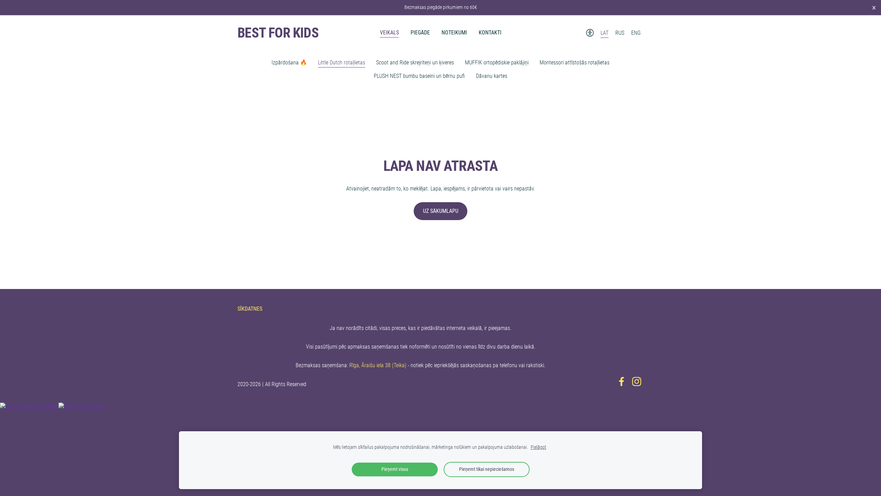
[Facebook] (621, 381)
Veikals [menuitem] (389, 32)
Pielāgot (538, 447)
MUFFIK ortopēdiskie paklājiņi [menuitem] (497, 62)
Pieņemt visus (394, 469)
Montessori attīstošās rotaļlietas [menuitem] (574, 62)
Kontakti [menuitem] (490, 32)
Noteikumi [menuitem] (454, 32)
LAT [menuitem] (604, 33)
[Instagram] (637, 381)
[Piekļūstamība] (590, 33)
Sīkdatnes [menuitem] (249, 309)
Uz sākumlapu (440, 211)
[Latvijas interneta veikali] (28, 406)
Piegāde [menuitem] (420, 32)
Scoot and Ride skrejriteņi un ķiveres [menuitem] (415, 62)
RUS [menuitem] (619, 33)
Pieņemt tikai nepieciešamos (486, 469)
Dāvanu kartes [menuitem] (491, 76)
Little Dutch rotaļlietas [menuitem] (341, 62)
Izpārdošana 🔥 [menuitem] (289, 62)
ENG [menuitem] (636, 33)
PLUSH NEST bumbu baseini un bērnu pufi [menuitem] (419, 76)
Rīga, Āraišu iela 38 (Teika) (377, 365)
